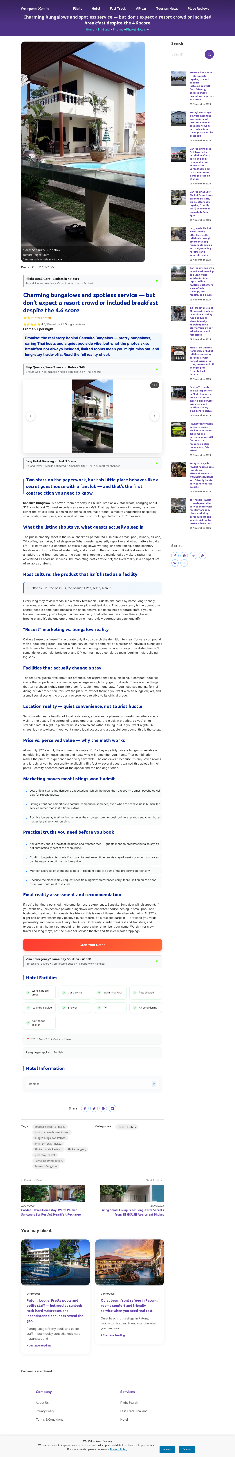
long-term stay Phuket (48, 1143)
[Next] (154, 416)
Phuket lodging (76, 1149)
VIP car (141, 8)
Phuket (118, 29)
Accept (167, 1449)
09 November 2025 (200, 104)
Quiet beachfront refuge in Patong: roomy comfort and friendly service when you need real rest (129, 1306)
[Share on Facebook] (84, 1108)
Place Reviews (198, 8)
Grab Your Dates (92, 945)
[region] (92, 416)
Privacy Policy (45, 1411)
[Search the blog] (209, 54)
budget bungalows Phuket (50, 1138)
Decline (187, 1449)
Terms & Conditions (49, 1419)
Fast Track (118, 8)
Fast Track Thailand (133, 1411)
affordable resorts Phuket (50, 1126)
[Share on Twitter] (94, 1108)
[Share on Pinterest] (103, 1108)
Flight (77, 8)
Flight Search (129, 1403)
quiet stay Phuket (45, 1155)
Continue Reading (40, 1345)
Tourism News (167, 8)
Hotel (96, 8)
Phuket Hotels (136, 29)
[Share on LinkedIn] (112, 1108)
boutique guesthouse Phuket (52, 1132)
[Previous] (30, 416)
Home (90, 29)
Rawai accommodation (48, 1160)
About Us (42, 1403)
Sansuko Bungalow (46, 1166)
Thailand (103, 29)
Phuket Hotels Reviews (48, 1149)
